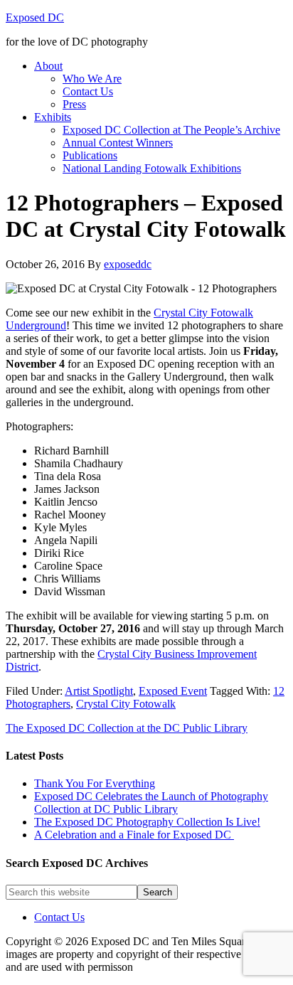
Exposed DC (35, 17)
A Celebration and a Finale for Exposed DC (134, 835)
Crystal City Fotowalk (126, 704)
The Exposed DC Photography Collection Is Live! (147, 822)
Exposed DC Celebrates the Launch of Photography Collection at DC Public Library (151, 802)
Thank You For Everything (94, 783)
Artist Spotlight (99, 691)
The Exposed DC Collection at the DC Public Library (126, 728)
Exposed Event (173, 691)
